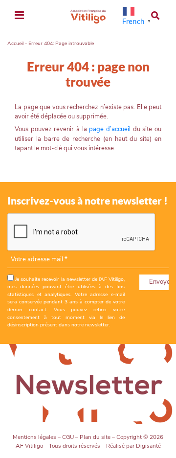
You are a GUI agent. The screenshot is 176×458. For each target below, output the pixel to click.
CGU (68, 437)
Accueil (15, 43)
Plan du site (95, 437)
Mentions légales (34, 437)
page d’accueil (110, 129)
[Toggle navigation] (19, 16)
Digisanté (148, 446)
